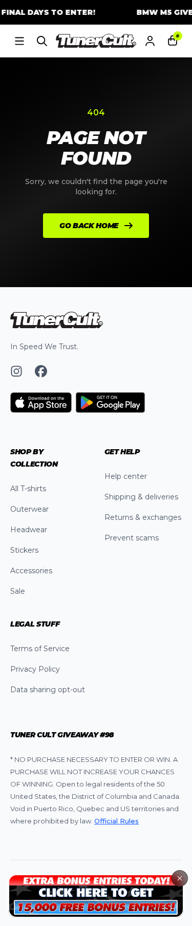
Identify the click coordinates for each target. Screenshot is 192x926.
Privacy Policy (35, 669)
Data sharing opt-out (47, 689)
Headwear (28, 529)
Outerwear (29, 509)
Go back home (88, 225)
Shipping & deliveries (141, 496)
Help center (125, 476)
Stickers (24, 550)
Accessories (31, 570)
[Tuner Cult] (96, 41)
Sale (17, 591)
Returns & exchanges (142, 517)
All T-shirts (28, 488)
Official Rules (116, 821)
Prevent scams (131, 537)
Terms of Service (40, 648)
